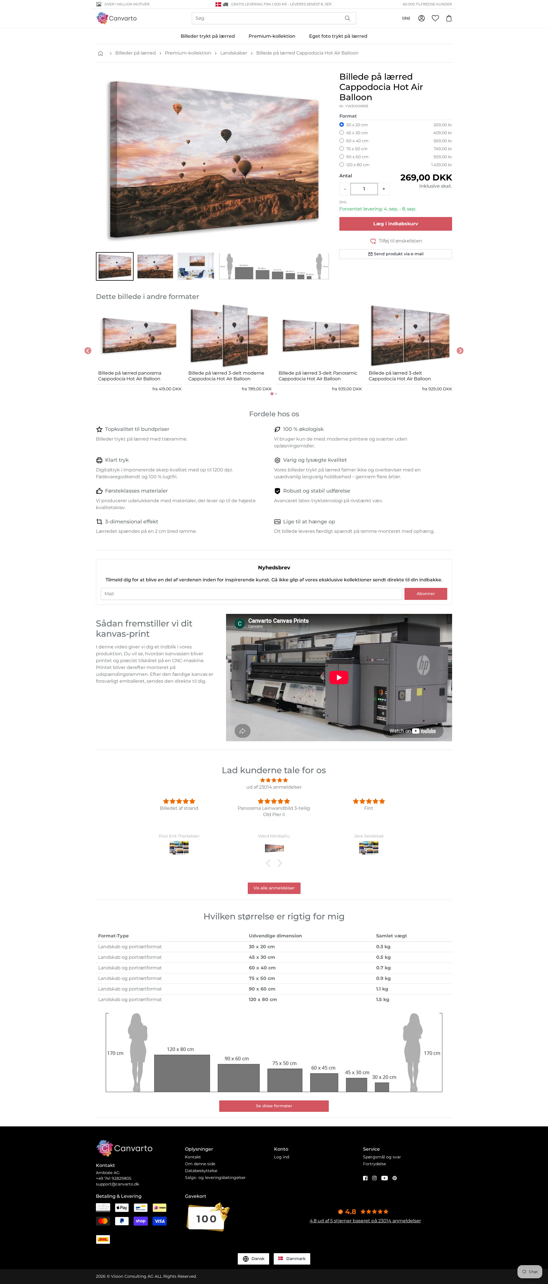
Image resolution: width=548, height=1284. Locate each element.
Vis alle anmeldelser (274, 888)
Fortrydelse (374, 1163)
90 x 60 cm (357, 156)
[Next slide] (460, 350)
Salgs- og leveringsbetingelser (215, 1177)
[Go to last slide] (87, 350)
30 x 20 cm (357, 124)
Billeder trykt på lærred (208, 36)
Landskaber (233, 53)
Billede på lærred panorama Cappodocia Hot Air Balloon (129, 375)
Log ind (281, 1157)
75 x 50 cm (357, 148)
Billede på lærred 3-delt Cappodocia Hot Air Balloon (400, 375)
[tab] (271, 393)
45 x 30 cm (357, 132)
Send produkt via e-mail (399, 253)
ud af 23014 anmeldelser (274, 787)
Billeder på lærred (135, 53)
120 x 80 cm (358, 164)
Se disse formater (274, 1105)
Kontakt (193, 1157)
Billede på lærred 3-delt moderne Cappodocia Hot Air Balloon (226, 375)
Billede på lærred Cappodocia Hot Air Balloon (307, 53)
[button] (115, 266)
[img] (274, 780)
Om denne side (200, 1163)
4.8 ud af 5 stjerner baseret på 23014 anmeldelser (365, 1220)
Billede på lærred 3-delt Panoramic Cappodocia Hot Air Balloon (318, 375)
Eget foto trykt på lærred (338, 36)
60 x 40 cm (357, 140)
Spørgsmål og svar (382, 1157)
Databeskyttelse (201, 1170)
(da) (406, 18)
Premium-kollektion (272, 36)
